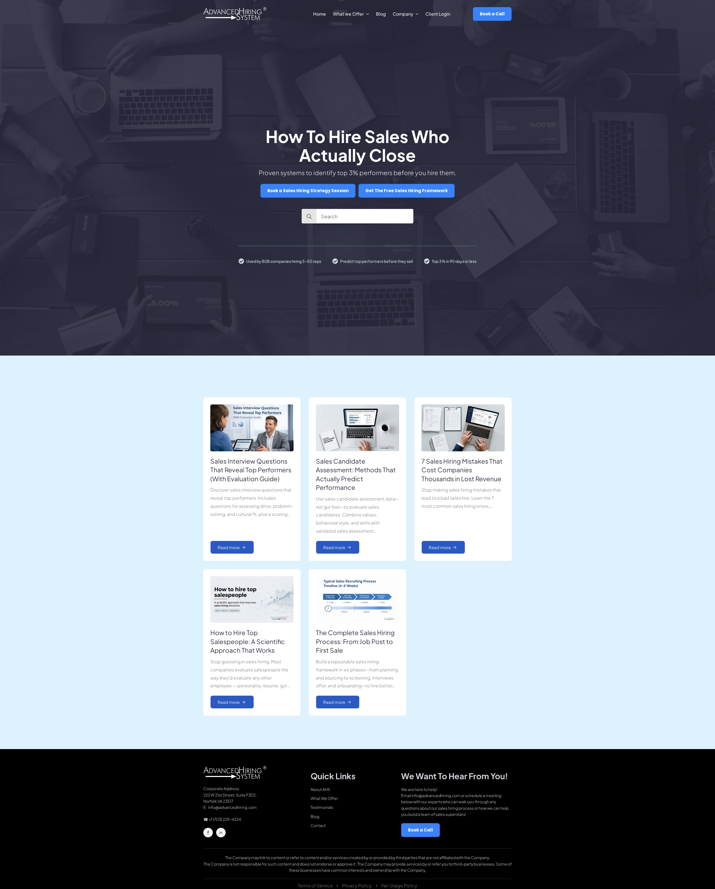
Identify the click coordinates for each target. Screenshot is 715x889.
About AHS (320, 789)
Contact (318, 825)
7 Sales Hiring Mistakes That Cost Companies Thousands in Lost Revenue (461, 470)
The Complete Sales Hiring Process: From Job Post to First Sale (355, 641)
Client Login (437, 13)
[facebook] (208, 832)
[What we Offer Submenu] (366, 14)
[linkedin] (221, 832)
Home (319, 13)
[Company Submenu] (415, 14)
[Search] (309, 216)
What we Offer (348, 13)
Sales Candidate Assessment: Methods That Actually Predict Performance (356, 474)
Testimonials (322, 807)
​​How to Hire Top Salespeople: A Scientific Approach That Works (247, 641)
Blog (381, 13)
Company (403, 13)
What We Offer (324, 798)
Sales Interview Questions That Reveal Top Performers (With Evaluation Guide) (250, 470)
